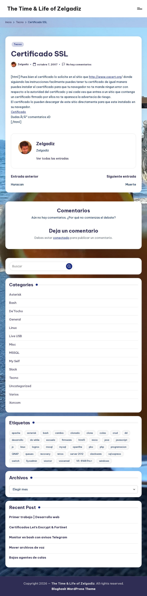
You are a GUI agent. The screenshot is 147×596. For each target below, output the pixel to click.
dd (126, 432)
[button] (52, 158)
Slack (13, 369)
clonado (75, 432)
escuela (50, 439)
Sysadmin (31, 460)
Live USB (15, 336)
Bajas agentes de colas (27, 557)
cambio (59, 432)
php (102, 446)
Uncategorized (20, 386)
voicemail (64, 460)
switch (15, 460)
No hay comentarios (78, 64)
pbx (91, 446)
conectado (61, 238)
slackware (96, 453)
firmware (67, 439)
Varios (14, 394)
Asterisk (15, 294)
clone (90, 432)
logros (35, 446)
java (107, 439)
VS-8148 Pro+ (84, 460)
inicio (95, 439)
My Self (14, 361)
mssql (49, 446)
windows (104, 460)
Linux (13, 328)
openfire (77, 446)
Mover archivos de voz (26, 547)
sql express (114, 453)
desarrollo (17, 439)
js (13, 446)
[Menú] (139, 8)
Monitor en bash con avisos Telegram (38, 537)
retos (60, 453)
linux (22, 446)
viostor (48, 460)
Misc (12, 344)
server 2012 (76, 453)
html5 (82, 439)
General (15, 319)
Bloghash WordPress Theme (74, 589)
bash (45, 432)
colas (103, 432)
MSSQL (14, 353)
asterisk (31, 432)
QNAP (15, 453)
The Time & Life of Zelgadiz (44, 8)
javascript (121, 439)
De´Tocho (16, 311)
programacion (118, 446)
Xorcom (15, 403)
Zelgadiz (45, 143)
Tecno (18, 44)
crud (115, 432)
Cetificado (18, 112)
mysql (62, 446)
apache (16, 432)
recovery (45, 453)
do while (34, 439)
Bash (12, 303)
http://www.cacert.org (105, 77)
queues (29, 453)
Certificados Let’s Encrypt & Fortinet (38, 527)
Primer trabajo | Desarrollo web (34, 517)
